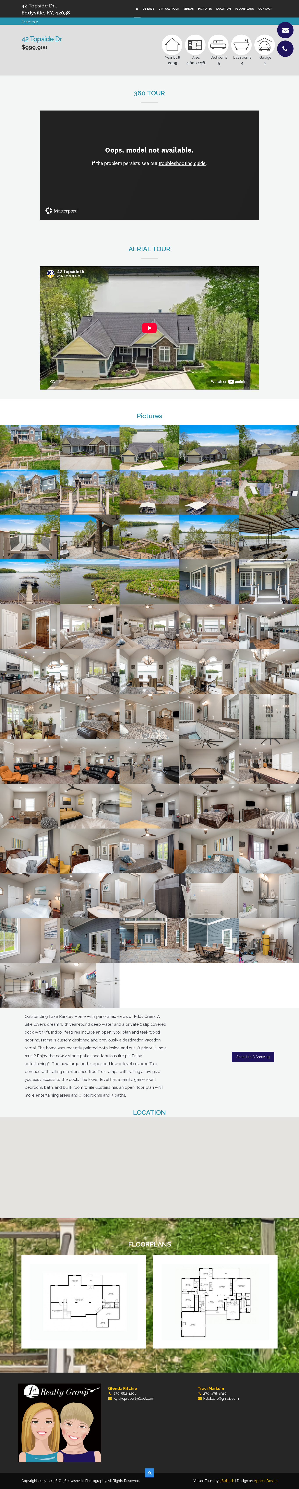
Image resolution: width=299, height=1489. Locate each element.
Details (148, 8)
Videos (188, 8)
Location (223, 8)
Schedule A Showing (253, 1057)
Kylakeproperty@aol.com (133, 1398)
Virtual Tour (169, 8)
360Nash (227, 1481)
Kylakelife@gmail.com (221, 1398)
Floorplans (244, 8)
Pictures (205, 8)
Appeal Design (266, 1481)
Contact (265, 8)
